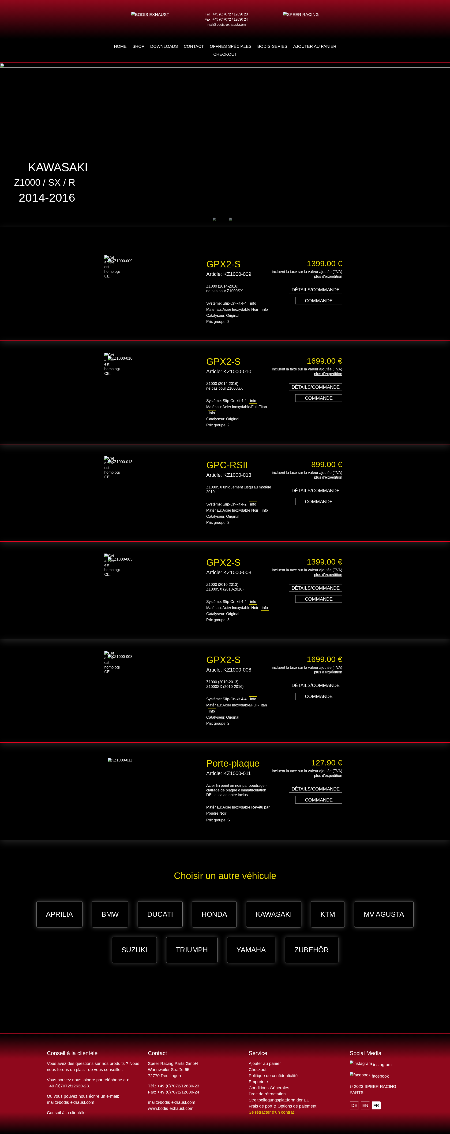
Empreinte (258, 1081)
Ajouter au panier (265, 1063)
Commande (319, 300)
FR (376, 1105)
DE (354, 1105)
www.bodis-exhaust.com (170, 1108)
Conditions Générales (269, 1088)
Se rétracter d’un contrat (271, 1112)
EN (365, 1105)
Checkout (257, 1069)
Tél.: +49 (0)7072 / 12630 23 (226, 14)
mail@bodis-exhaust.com (226, 24)
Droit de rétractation (267, 1094)
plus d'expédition (328, 276)
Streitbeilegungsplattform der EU (279, 1100)
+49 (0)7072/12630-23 (68, 1086)
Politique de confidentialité (273, 1075)
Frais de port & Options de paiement (282, 1106)
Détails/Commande (316, 289)
